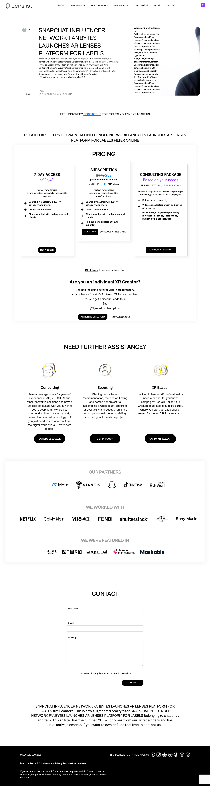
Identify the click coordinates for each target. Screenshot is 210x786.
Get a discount (121, 317)
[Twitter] (170, 755)
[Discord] (182, 755)
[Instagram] (159, 755)
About (61, 5)
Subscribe (90, 231)
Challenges (141, 5)
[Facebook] (153, 755)
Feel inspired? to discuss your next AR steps (105, 114)
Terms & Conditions (40, 763)
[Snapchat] (164, 755)
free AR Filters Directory (118, 289)
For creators (99, 5)
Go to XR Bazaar (160, 438)
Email (70, 623)
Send (133, 682)
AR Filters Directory (51, 774)
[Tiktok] (176, 755)
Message (72, 637)
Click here (91, 270)
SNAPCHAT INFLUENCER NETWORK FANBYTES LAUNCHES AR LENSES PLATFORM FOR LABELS (72, 42)
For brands (78, 5)
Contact (171, 5)
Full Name (73, 608)
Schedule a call (50, 438)
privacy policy (140, 754)
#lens (55, 94)
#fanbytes (45, 94)
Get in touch (105, 438)
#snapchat (66, 94)
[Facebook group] (188, 755)
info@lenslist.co (120, 754)
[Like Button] (24, 30)
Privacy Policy (62, 763)
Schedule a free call (113, 231)
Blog (157, 5)
